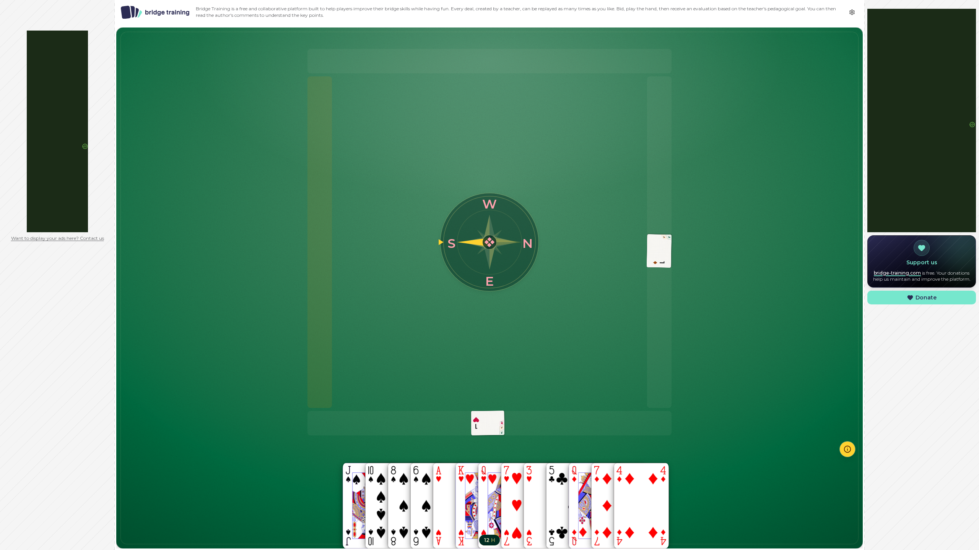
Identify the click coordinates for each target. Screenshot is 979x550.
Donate (926, 297)
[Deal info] (847, 449)
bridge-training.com (897, 273)
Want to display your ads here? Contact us (57, 238)
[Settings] (852, 12)
